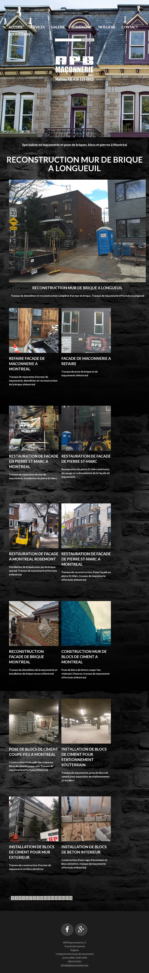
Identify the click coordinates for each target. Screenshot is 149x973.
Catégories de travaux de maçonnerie (75, 953)
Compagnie (81, 27)
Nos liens (106, 27)
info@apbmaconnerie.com (74, 965)
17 (67, 897)
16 (63, 897)
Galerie (58, 27)
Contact (129, 27)
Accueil (16, 27)
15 (59, 897)
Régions (74, 950)
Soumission (19, 34)
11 (45, 897)
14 (56, 897)
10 (41, 897)
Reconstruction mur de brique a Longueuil (77, 287)
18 (70, 897)
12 (49, 897)
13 (52, 897)
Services (37, 27)
